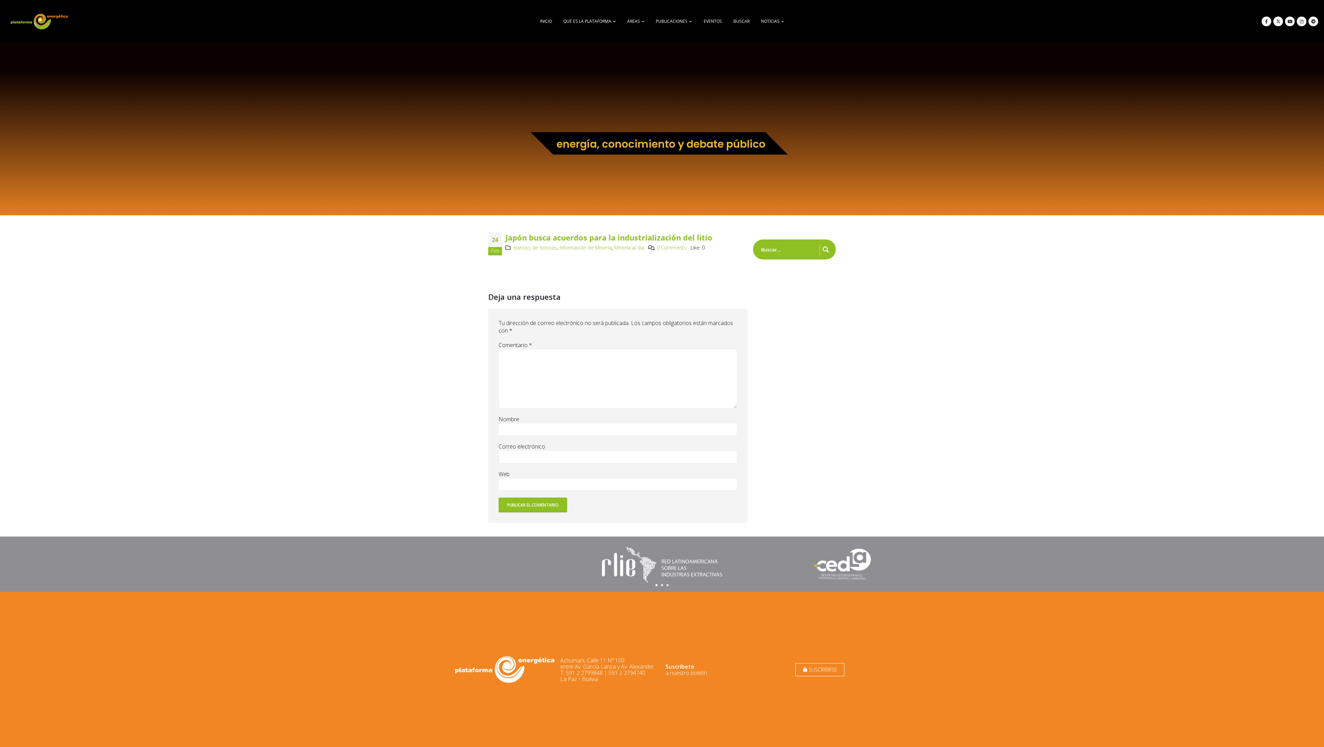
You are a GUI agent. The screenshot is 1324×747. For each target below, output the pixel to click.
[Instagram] (1301, 21)
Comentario (515, 345)
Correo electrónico (522, 446)
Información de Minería (586, 247)
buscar (741, 21)
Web (504, 474)
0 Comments (671, 247)
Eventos (713, 21)
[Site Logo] (40, 21)
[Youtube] (1290, 21)
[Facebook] (1266, 21)
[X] (1278, 21)
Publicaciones (672, 21)
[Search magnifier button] (826, 249)
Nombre (509, 419)
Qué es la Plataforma (587, 21)
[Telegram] (1313, 21)
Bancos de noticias (535, 247)
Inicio (546, 21)
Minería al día (629, 247)
